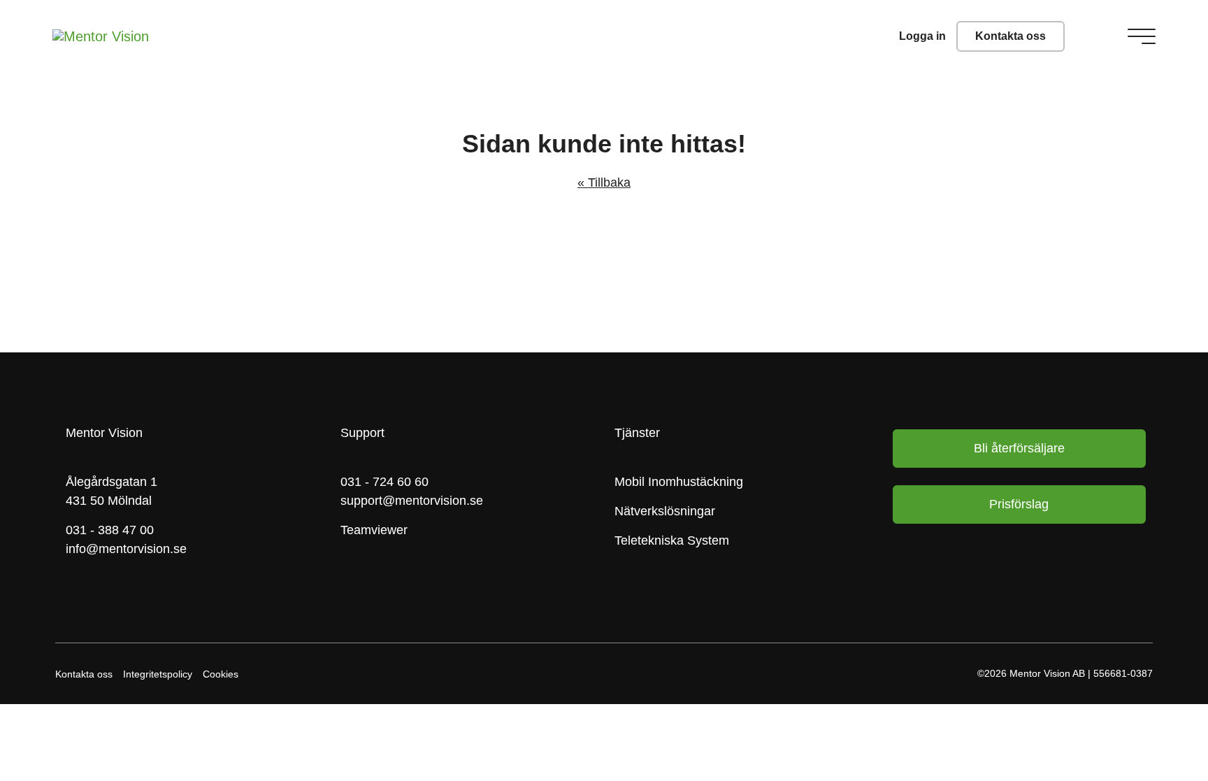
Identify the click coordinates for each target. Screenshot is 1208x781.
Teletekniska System (671, 540)
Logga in (922, 36)
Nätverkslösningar (664, 511)
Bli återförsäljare (1019, 448)
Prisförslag (1019, 504)
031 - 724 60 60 (384, 482)
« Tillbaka (604, 182)
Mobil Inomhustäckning (678, 482)
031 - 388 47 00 (110, 530)
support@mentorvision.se (411, 501)
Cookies (220, 674)
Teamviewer (374, 530)
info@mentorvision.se (126, 549)
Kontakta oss (1010, 36)
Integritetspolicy (157, 674)
